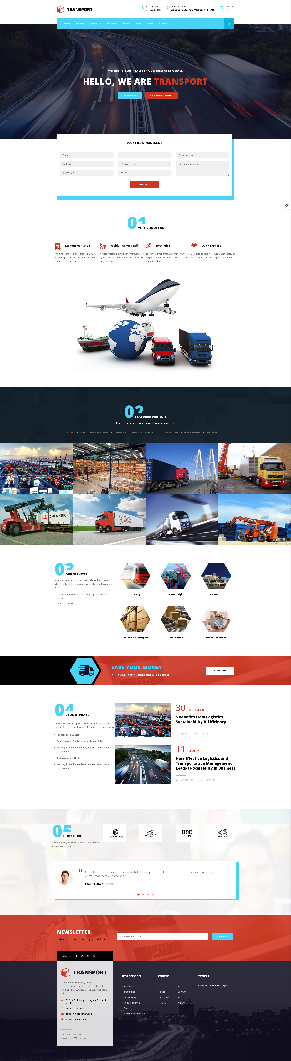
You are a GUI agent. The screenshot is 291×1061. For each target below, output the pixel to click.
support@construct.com (79, 1013)
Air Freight (213, 432)
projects (95, 23)
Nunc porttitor (234, 476)
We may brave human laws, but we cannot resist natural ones (83, 749)
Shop (150, 23)
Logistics (183, 733)
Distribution (192, 432)
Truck (163, 1002)
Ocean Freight (169, 432)
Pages (126, 23)
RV (179, 986)
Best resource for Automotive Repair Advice (81, 741)
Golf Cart (182, 991)
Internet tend (233, 527)
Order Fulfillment (143, 432)
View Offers (220, 670)
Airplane (182, 1002)
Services (112, 23)
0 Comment (203, 733)
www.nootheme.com (76, 1019)
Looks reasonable (18, 476)
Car (161, 986)
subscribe (222, 936)
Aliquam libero (161, 527)
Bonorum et (86, 476)
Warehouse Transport (94, 432)
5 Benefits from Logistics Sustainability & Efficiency (201, 719)
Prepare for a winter (68, 734)
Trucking (120, 432)
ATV (180, 997)
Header (80, 23)
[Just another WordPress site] (74, 9)
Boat (162, 991)
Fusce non (85, 527)
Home (67, 23)
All (73, 432)
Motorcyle (165, 997)
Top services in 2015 (68, 757)
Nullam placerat (17, 527)
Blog (138, 23)
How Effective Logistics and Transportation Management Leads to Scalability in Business (205, 763)
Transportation (186, 779)
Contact (164, 23)
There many (159, 476)
